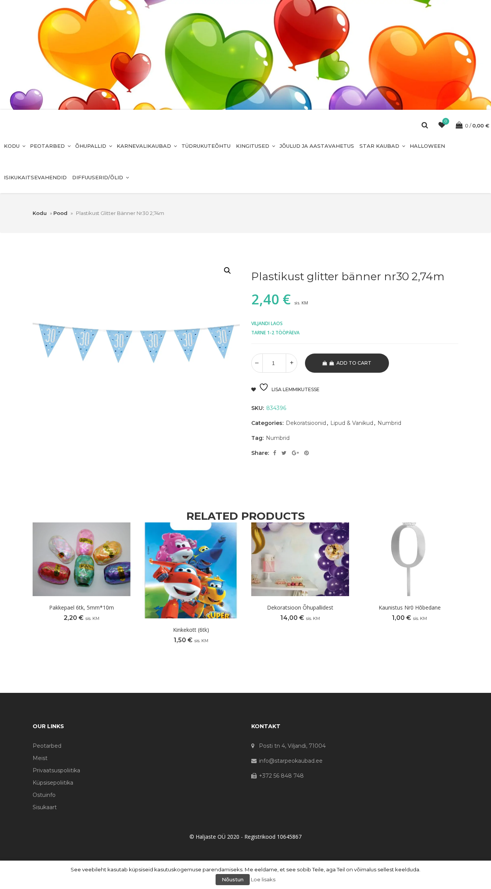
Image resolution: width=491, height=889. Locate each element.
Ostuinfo (44, 795)
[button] (227, 271)
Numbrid (389, 423)
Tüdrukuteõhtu (206, 146)
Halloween (427, 146)
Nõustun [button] (233, 879)
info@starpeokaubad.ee (291, 760)
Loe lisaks (263, 879)
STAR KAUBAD (379, 146)
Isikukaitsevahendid (35, 177)
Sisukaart (45, 807)
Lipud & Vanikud (351, 423)
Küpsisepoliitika (53, 782)
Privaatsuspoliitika (56, 770)
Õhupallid (90, 146)
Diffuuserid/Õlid (97, 177)
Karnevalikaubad (144, 146)
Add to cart (353, 363)
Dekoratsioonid (306, 423)
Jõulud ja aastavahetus (317, 146)
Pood (60, 213)
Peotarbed (47, 146)
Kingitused (252, 146)
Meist (40, 758)
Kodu (12, 146)
